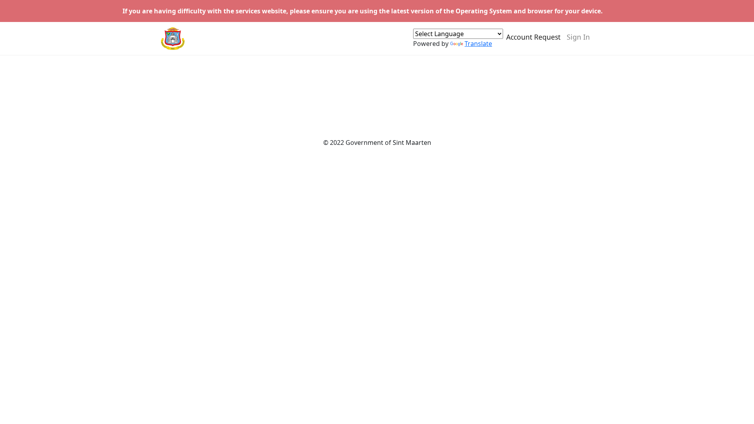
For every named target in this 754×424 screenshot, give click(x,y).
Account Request (533, 37)
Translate (478, 43)
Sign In (578, 37)
